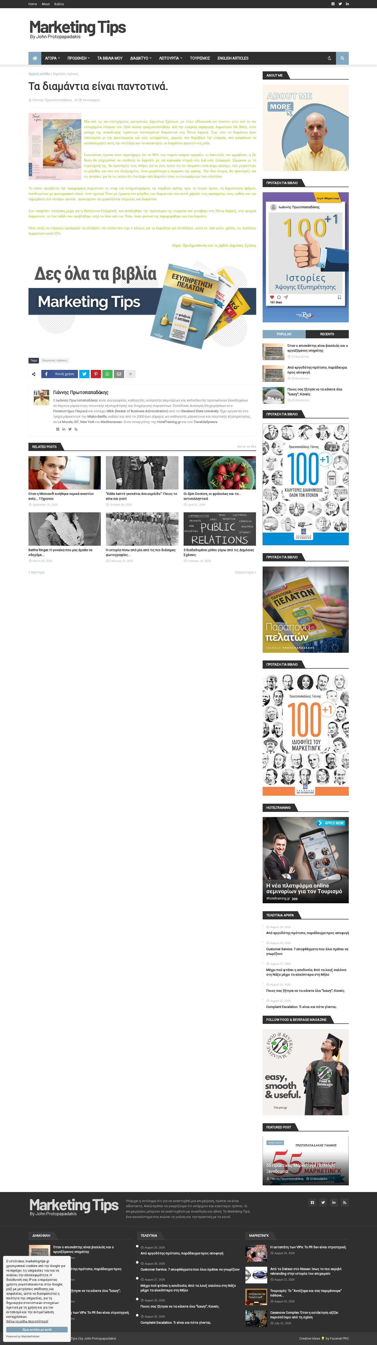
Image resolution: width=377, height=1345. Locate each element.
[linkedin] (63, 429)
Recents (327, 334)
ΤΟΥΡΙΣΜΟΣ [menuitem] (200, 58)
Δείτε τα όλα (246, 446)
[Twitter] (84, 374)
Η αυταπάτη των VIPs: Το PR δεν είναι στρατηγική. (91, 1312)
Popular (284, 334)
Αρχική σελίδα (39, 74)
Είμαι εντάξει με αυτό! (37, 1329)
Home (32, 4)
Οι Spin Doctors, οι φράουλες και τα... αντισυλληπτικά (212, 496)
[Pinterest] (96, 374)
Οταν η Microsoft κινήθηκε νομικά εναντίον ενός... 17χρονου (61, 496)
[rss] (76, 429)
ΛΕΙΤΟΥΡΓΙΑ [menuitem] (169, 58)
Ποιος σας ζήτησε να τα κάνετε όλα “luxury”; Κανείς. (314, 391)
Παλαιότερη (244, 572)
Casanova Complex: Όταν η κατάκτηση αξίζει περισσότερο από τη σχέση (304, 1315)
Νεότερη (38, 572)
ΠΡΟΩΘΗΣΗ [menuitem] (77, 58)
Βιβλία (59, 4)
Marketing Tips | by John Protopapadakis (85, 1338)
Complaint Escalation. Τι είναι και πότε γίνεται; (301, 1007)
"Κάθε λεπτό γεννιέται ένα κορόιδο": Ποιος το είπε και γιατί (141, 496)
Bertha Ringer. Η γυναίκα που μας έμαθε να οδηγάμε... (60, 552)
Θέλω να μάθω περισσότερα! (27, 1321)
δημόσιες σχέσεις (65, 74)
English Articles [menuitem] (233, 58)
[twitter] (70, 429)
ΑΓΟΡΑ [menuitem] (51, 58)
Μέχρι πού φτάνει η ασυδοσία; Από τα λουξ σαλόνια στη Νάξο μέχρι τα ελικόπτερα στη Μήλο (306, 972)
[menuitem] (34, 58)
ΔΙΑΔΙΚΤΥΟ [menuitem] (139, 58)
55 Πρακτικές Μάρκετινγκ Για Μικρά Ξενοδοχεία (300, 1168)
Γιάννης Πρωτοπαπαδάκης (80, 392)
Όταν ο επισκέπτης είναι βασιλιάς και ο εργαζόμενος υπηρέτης (317, 348)
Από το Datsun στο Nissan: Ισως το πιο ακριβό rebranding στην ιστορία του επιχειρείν (306, 1271)
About (46, 4)
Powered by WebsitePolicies (22, 1336)
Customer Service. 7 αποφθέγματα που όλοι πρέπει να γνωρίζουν (307, 951)
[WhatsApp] (107, 374)
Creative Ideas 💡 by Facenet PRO (324, 1338)
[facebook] (57, 429)
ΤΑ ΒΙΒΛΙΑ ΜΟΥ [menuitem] (110, 58)
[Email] (119, 374)
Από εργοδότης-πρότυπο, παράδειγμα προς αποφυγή (317, 370)
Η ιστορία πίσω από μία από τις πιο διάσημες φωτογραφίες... (141, 552)
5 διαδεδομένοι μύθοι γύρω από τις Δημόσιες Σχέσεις (219, 552)
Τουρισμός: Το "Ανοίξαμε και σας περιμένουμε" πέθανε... (306, 1293)
